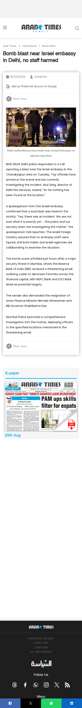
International (29, 46)
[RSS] (67, 684)
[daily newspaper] (41, 406)
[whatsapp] (51, 703)
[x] (56, 684)
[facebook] (10, 703)
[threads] (14, 684)
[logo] (41, 28)
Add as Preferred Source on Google (34, 86)
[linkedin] (71, 703)
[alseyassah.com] (41, 663)
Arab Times (9, 46)
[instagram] (46, 684)
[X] (30, 703)
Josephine (40, 76)
